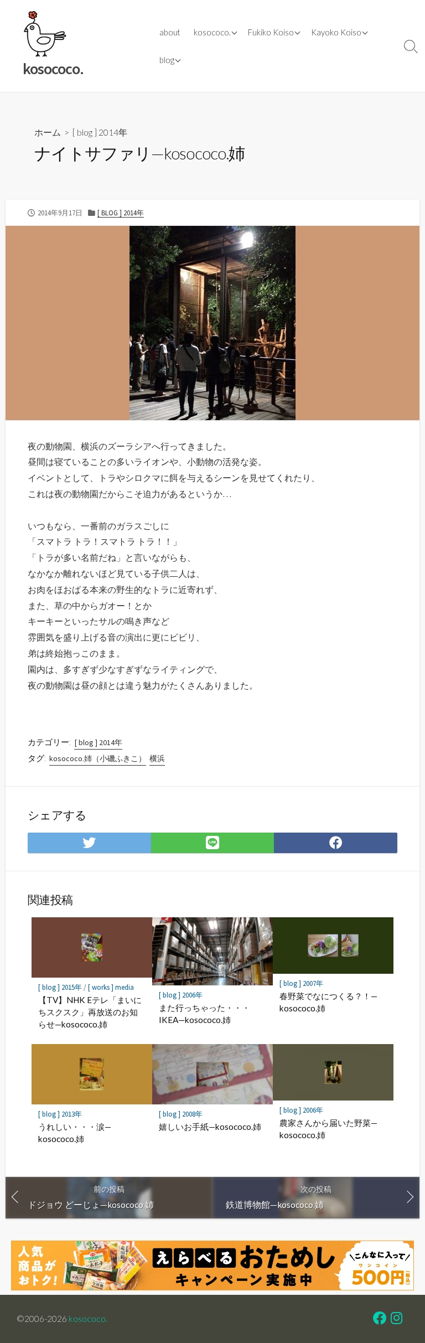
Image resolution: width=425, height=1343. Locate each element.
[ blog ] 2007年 (301, 983)
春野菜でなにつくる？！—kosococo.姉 (328, 1002)
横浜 (157, 758)
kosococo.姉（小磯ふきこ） (97, 758)
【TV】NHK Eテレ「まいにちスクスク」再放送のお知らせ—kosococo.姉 (90, 1012)
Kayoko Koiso (336, 32)
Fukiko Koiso (271, 32)
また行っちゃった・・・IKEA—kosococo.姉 (204, 1014)
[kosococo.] (44, 34)
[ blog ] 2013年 (60, 1114)
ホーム (47, 132)
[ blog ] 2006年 (181, 995)
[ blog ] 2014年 (99, 132)
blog (166, 60)
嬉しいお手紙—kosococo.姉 (210, 1127)
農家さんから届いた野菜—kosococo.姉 (328, 1129)
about (169, 32)
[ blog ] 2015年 (60, 987)
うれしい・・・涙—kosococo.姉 (74, 1133)
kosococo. (212, 32)
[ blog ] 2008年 (181, 1114)
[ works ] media (111, 987)
